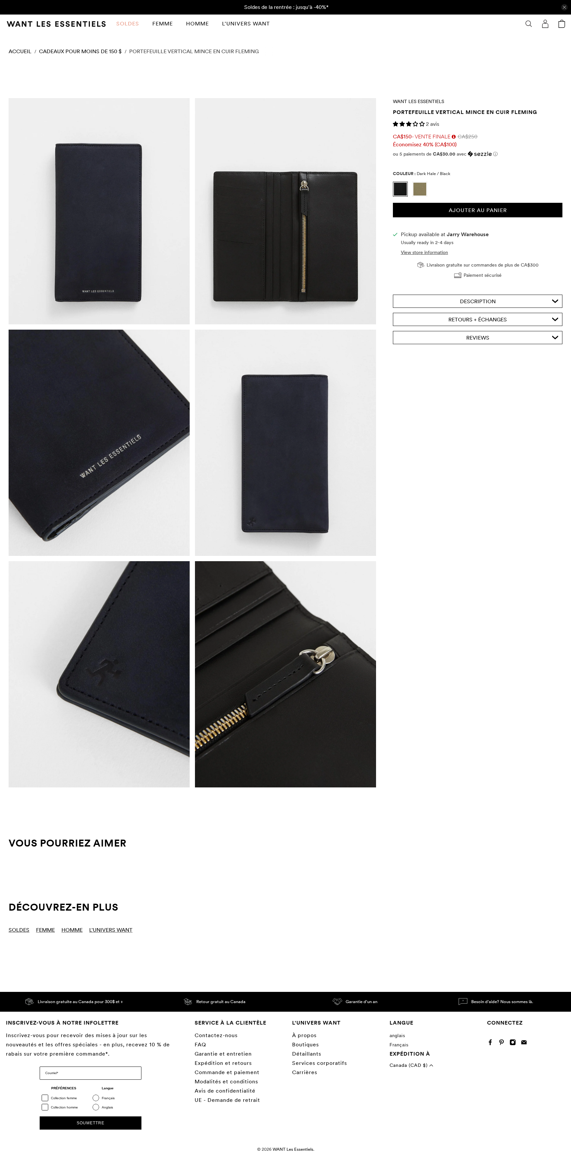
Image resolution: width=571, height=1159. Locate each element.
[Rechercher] (528, 24)
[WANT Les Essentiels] (56, 24)
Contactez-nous (216, 1035)
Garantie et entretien (223, 1054)
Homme (197, 23)
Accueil (20, 51)
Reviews (477, 338)
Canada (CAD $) (409, 1065)
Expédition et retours (223, 1063)
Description (478, 301)
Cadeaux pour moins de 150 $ (80, 51)
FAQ (200, 1044)
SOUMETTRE (90, 1123)
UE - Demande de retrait (227, 1100)
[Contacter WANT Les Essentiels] (525, 1043)
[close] (564, 7)
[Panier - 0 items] (561, 23)
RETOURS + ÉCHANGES (477, 319)
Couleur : (421, 173)
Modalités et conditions (226, 1081)
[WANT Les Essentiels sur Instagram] (514, 1043)
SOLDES (127, 23)
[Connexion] (545, 24)
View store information (424, 252)
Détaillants (306, 1054)
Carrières (304, 1072)
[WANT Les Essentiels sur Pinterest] (503, 1043)
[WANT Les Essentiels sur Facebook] (492, 1043)
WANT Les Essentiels (418, 101)
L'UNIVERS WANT (246, 23)
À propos (304, 1035)
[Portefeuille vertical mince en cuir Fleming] (99, 211)
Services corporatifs (319, 1063)
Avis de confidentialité (225, 1091)
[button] (409, 124)
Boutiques (305, 1044)
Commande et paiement (227, 1072)
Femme (162, 23)
